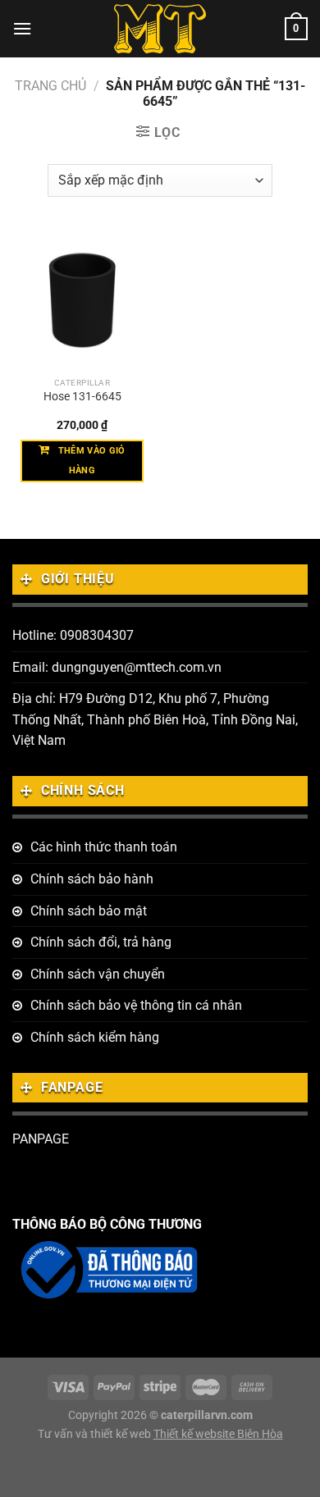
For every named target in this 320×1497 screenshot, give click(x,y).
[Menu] (22, 28)
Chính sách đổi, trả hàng (100, 942)
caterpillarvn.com (207, 1415)
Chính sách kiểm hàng (94, 1037)
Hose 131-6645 (82, 396)
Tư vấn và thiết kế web (95, 1434)
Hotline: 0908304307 (73, 635)
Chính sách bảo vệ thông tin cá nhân (136, 1005)
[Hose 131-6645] (82, 299)
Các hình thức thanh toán (103, 847)
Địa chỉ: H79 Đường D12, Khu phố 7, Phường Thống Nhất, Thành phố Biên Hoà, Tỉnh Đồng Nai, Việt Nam (155, 719)
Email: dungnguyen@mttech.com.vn (117, 667)
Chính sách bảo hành (91, 879)
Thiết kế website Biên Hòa (218, 1434)
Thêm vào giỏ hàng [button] (92, 460)
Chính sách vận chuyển (97, 974)
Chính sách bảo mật (88, 911)
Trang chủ (50, 86)
